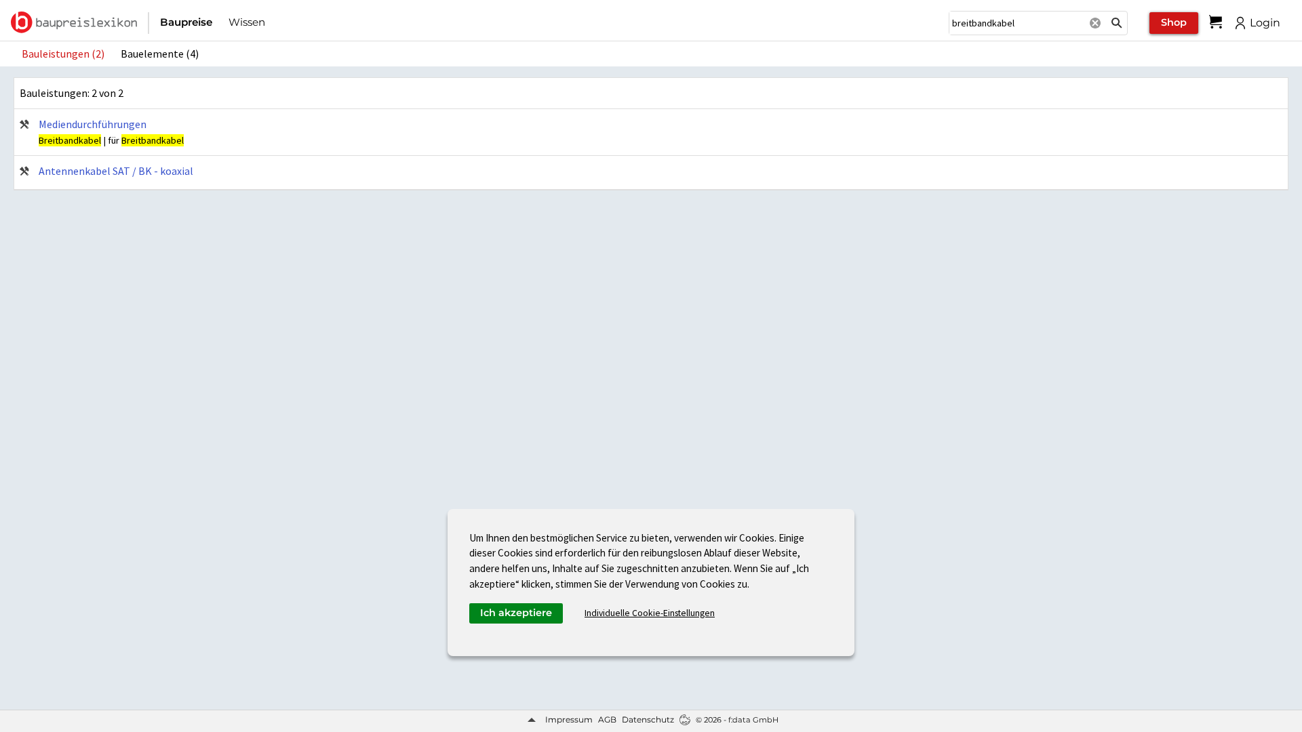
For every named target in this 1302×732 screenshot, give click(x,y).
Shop (1174, 22)
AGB (607, 719)
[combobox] (1016, 23)
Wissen (247, 22)
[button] (1117, 23)
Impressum (569, 719)
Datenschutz (648, 719)
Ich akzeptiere (516, 613)
